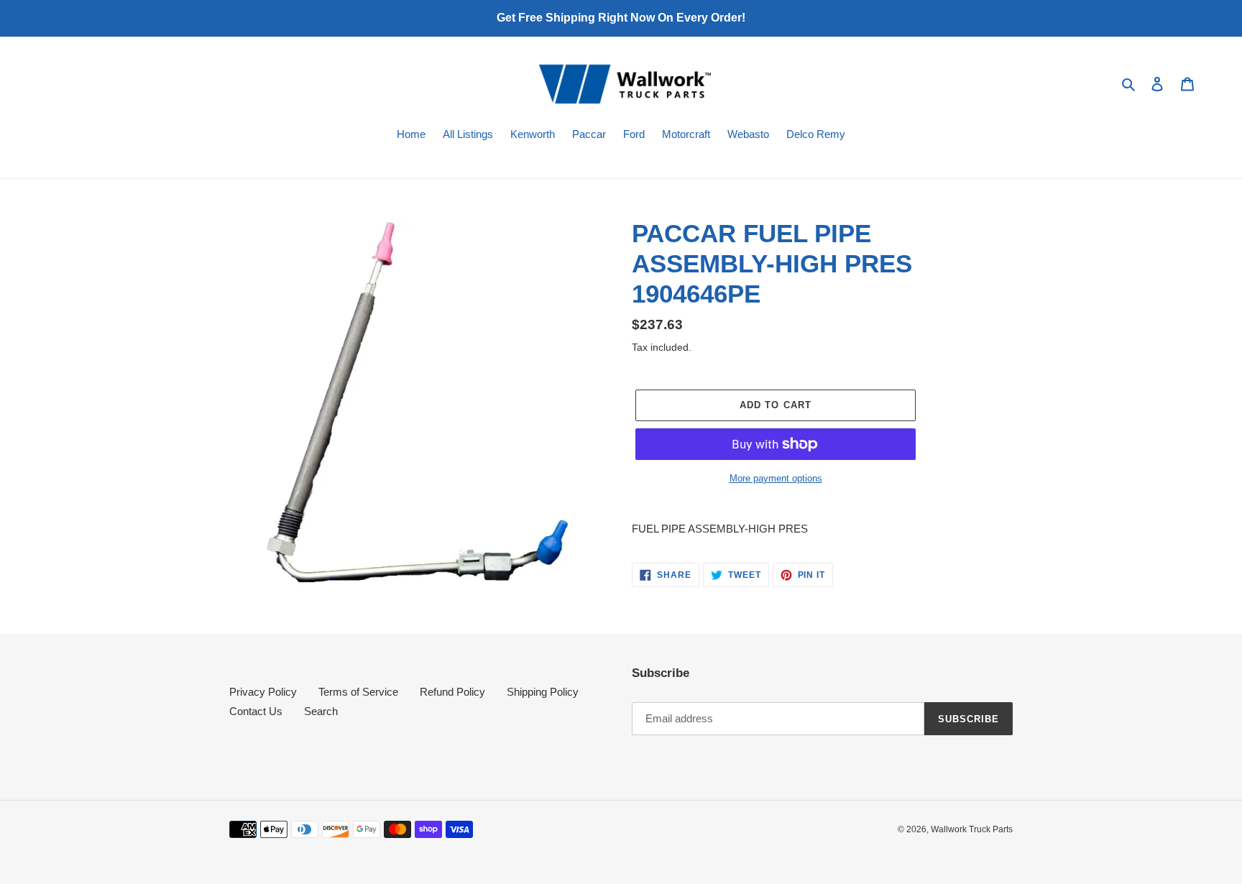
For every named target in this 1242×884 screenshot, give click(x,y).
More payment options (776, 478)
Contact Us (255, 711)
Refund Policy (452, 692)
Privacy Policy (263, 692)
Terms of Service (358, 692)
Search (321, 711)
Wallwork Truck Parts (972, 829)
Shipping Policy (543, 692)
